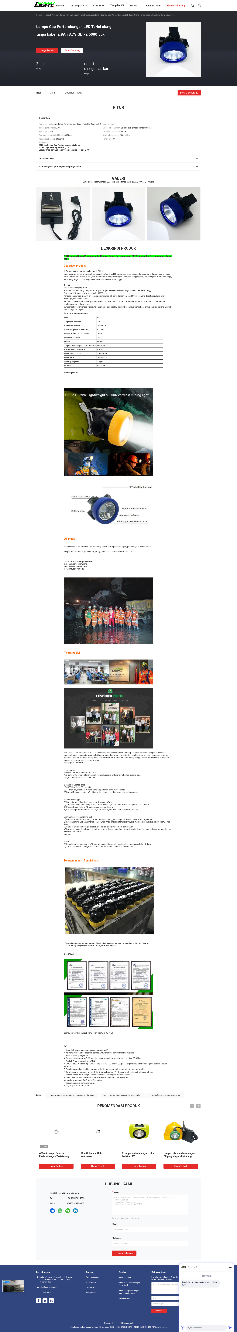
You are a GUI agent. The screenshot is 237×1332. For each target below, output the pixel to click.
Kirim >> (159, 1311)
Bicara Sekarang (72, 50)
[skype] (75, 1210)
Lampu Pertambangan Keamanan (165, 1095)
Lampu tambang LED (126, 1277)
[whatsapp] (60, 1210)
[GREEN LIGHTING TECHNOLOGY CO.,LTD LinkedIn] (51, 1300)
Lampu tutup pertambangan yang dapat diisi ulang (76, 15)
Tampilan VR (117, 5)
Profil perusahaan (92, 1277)
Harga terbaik (47, 50)
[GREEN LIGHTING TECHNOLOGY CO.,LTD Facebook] (38, 1300)
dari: (115, 1224)
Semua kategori (124, 1298)
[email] (52, 1210)
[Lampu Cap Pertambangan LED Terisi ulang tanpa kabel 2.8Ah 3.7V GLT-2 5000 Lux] (173, 49)
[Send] (230, 1328)
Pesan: (116, 1192)
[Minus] (230, 1267)
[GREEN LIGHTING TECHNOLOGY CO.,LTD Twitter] (45, 1300)
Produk (48, 15)
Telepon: (117, 1238)
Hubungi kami (91, 1293)
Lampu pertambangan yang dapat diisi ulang (122, 1095)
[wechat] (67, 1210)
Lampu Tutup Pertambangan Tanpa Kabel (129, 1284)
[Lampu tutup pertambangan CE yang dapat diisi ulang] (180, 1132)
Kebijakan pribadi (127, 1323)
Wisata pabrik (91, 1282)
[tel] (83, 1210)
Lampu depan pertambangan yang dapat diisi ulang (72, 1095)
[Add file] (183, 1328)
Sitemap (107, 1323)
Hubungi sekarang (124, 1253)
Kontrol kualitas (91, 1287)
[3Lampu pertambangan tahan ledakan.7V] (139, 1132)
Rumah (39, 15)
